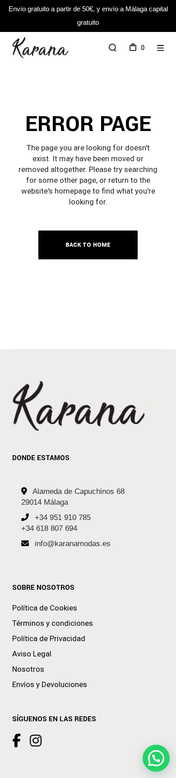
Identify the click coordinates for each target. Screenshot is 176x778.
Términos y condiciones (52, 623)
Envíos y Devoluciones (49, 684)
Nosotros (28, 669)
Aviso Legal (31, 653)
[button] (156, 758)
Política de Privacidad (48, 638)
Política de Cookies (44, 607)
